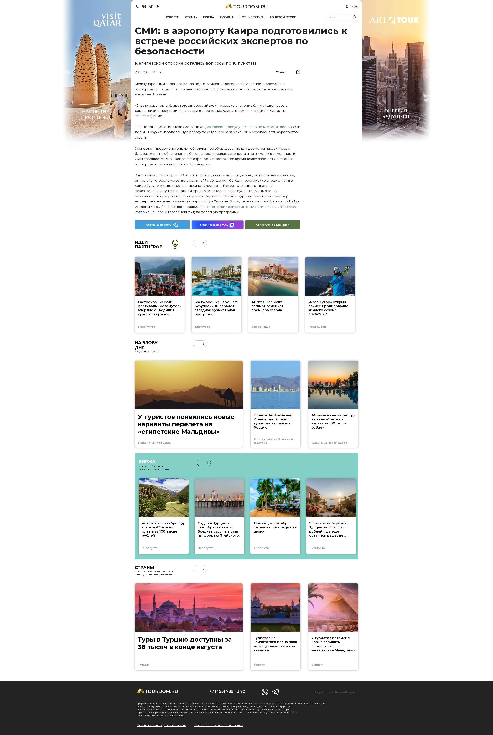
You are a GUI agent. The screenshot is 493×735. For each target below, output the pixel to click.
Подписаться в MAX (214, 224)
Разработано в (335, 692)
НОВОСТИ (172, 17)
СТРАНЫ (191, 17)
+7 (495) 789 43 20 (227, 691)
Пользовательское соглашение (218, 725)
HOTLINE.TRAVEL (252, 17)
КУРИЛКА (227, 17)
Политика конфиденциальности (161, 725)
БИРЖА (208, 17)
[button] (196, 243)
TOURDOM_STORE (283, 17)
